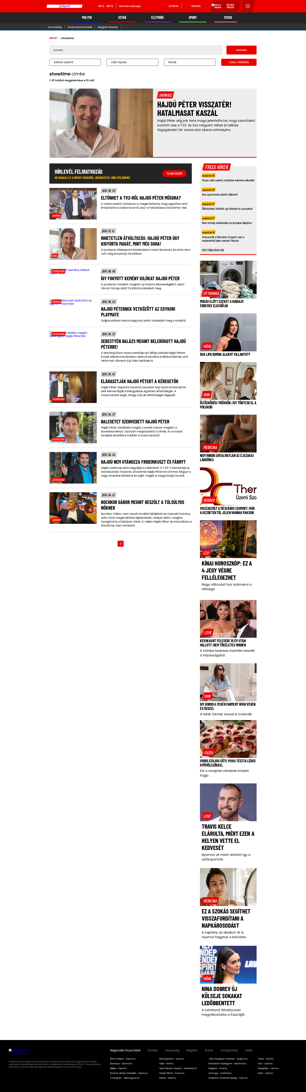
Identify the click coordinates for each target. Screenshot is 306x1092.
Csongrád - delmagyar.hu (125, 1078)
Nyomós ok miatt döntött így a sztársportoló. (226, 856)
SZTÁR (122, 17)
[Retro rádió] (215, 6)
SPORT (193, 17)
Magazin (192, 1050)
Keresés (196, 6)
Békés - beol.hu (118, 1068)
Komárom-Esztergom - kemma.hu (227, 1063)
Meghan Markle (108, 27)
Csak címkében (239, 62)
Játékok (173, 6)
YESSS (228, 17)
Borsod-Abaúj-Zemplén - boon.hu (129, 1073)
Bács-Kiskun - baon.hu (122, 1058)
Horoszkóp (55, 27)
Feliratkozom (174, 173)
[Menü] (247, 6)
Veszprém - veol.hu (268, 1068)
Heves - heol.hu (167, 1078)
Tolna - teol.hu (266, 1058)
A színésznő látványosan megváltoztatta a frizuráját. (223, 1012)
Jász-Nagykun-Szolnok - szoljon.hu (228, 1058)
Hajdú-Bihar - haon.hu (171, 1073)
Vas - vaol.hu (265, 1063)
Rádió (249, 1050)
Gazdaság (172, 1050)
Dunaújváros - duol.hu (171, 1058)
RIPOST (53, 38)
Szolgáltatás (229, 1050)
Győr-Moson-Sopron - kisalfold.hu (178, 1068)
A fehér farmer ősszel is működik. (226, 714)
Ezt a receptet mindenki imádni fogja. (224, 773)
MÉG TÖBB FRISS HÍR (213, 250)
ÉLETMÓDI (157, 17)
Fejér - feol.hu (166, 1063)
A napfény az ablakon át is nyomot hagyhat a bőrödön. (224, 934)
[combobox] (71, 62)
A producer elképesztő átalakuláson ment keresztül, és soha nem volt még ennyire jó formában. (145, 252)
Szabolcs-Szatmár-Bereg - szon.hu (228, 1078)
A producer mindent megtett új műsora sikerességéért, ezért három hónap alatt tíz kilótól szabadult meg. (143, 286)
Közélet (153, 1050)
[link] (56, 215)
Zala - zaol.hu (265, 1073)
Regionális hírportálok (125, 1050)
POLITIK (87, 17)
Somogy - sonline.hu (220, 1073)
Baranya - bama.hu (121, 1063)
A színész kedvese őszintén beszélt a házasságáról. (227, 652)
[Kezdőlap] (64, 6)
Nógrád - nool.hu (218, 1068)
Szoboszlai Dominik (80, 27)
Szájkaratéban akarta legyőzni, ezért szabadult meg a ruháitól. (143, 321)
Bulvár (209, 1050)
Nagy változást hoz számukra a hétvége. (226, 586)
